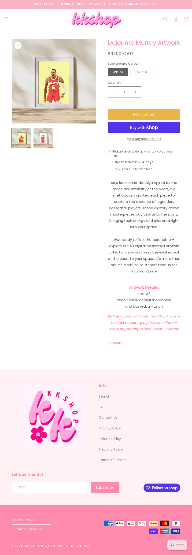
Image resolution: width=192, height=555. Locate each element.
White (118, 72)
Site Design (46, 546)
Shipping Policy (111, 449)
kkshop (29, 546)
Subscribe (105, 487)
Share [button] (117, 343)
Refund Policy (110, 438)
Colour (143, 73)
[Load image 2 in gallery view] (43, 138)
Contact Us (108, 417)
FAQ (102, 407)
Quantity (114, 82)
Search (104, 396)
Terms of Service (113, 460)
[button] (6, 19)
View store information (132, 169)
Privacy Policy (110, 428)
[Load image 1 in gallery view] (21, 138)
